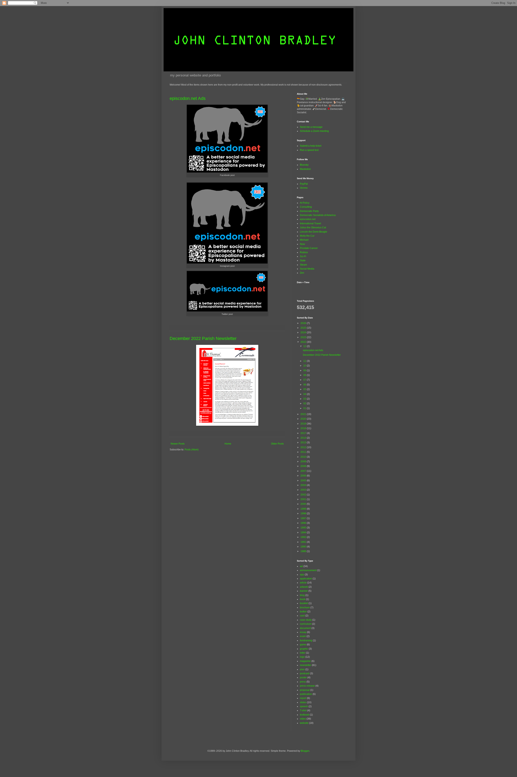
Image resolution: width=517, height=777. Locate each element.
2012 (304, 447)
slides (303, 702)
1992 (304, 537)
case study (306, 619)
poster (303, 677)
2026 (304, 323)
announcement (308, 570)
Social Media (307, 268)
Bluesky (304, 164)
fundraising (306, 640)
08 (305, 375)
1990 (304, 546)
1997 (304, 518)
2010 (304, 456)
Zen (302, 272)
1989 (304, 551)
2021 (304, 414)
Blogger (305, 750)
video (303, 718)
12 (305, 346)
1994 (304, 532)
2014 (304, 437)
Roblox (304, 252)
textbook (304, 714)
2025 (304, 327)
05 (305, 389)
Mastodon (305, 169)
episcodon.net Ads (188, 98)
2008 (304, 466)
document (305, 628)
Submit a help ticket (310, 145)
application (306, 578)
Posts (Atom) (192, 449)
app (302, 574)
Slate (303, 260)
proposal (305, 690)
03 (305, 398)
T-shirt (303, 710)
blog (302, 595)
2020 (304, 418)
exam (303, 636)
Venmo (304, 187)
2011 (304, 452)
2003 (304, 489)
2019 (304, 423)
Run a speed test (309, 150)
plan (302, 669)
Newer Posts (178, 443)
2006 (304, 475)
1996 (304, 523)
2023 (304, 337)
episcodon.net (307, 219)
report (303, 698)
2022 (304, 342)
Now (302, 244)
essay (303, 632)
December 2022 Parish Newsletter (203, 338)
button (303, 611)
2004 (304, 485)
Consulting (306, 206)
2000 (304, 504)
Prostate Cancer (309, 248)
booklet (304, 603)
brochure (305, 607)
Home (228, 443)
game (303, 644)
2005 (304, 480)
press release (307, 685)
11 (305, 361)
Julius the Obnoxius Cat (313, 227)
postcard (304, 673)
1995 (304, 527)
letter (302, 652)
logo (302, 656)
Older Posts (277, 443)
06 (305, 384)
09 (305, 370)
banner (304, 591)
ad (301, 566)
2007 (304, 471)
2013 (304, 442)
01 (305, 408)
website (304, 723)
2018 (304, 428)
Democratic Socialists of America (318, 215)
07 (305, 379)
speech (304, 706)
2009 (304, 461)
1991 (304, 542)
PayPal (304, 183)
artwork (304, 586)
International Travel (310, 223)
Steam (303, 264)
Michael (304, 239)
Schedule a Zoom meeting (314, 131)
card (302, 615)
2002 (304, 494)
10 (305, 365)
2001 (304, 499)
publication (306, 694)
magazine (305, 661)
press (303, 681)
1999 (304, 508)
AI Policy (304, 202)
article (303, 582)
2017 (304, 433)
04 (305, 394)
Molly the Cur (307, 235)
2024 (304, 332)
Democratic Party (309, 211)
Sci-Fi (303, 256)
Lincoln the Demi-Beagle (313, 231)
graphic (304, 648)
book (302, 599)
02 (305, 403)
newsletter (305, 665)
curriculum (305, 623)
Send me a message (311, 127)
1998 (304, 513)
